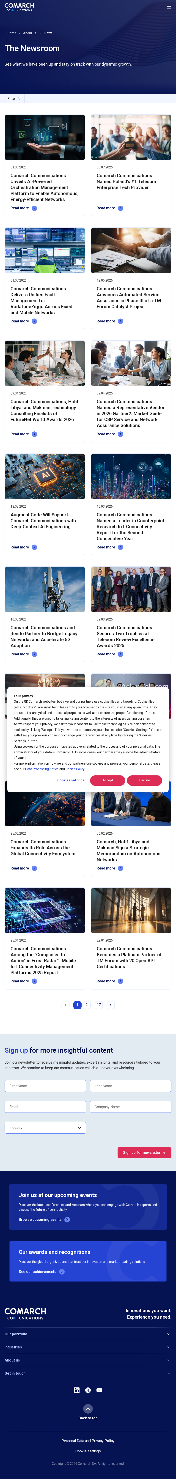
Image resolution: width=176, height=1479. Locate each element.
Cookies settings (70, 780)
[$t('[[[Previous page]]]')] (65, 1005)
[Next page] (111, 1005)
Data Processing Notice (42, 769)
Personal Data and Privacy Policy (88, 1441)
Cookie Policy (75, 769)
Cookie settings (88, 1451)
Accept (108, 780)
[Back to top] (88, 1409)
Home (12, 33)
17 (99, 1005)
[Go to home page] (19, 7)
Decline (144, 780)
